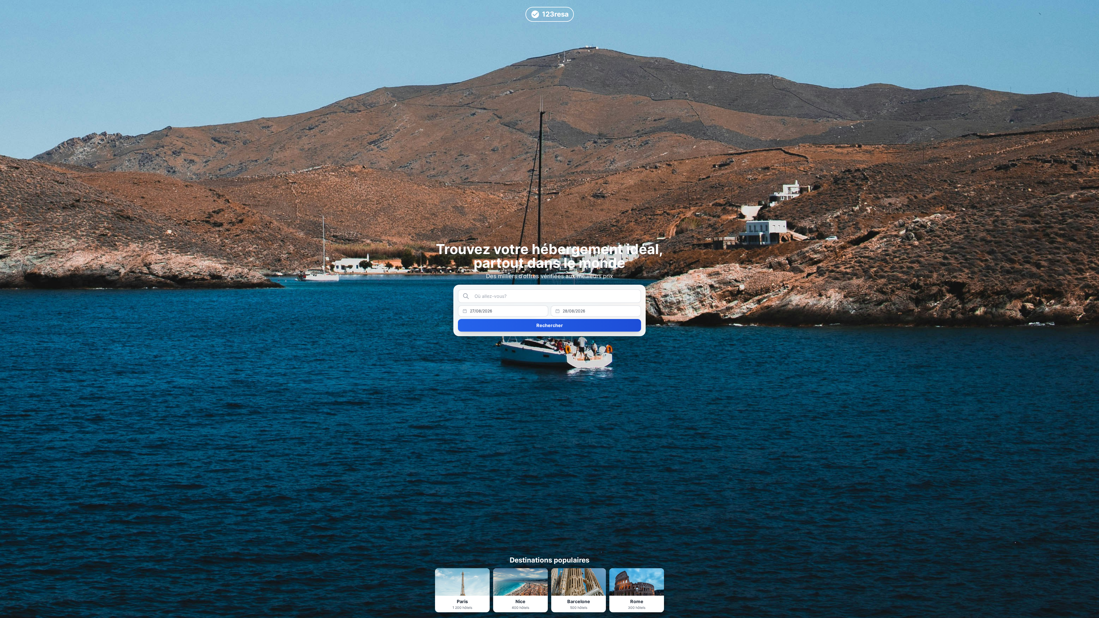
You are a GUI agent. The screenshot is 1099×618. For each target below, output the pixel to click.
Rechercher (549, 325)
